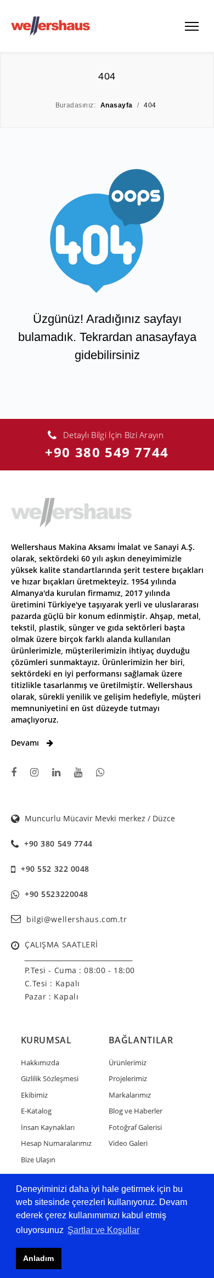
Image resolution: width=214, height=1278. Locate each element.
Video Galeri (128, 1143)
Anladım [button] (38, 1258)
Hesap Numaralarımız (56, 1143)
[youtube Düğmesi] (78, 772)
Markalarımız (130, 1095)
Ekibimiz (34, 1095)
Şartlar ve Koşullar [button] (103, 1230)
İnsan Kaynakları (48, 1127)
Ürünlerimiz (128, 1062)
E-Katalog (36, 1111)
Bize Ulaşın (38, 1160)
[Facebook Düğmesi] (13, 772)
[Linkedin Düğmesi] (56, 772)
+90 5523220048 (56, 894)
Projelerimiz (128, 1078)
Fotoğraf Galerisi (135, 1127)
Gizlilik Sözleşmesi (49, 1078)
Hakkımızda (40, 1062)
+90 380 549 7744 (107, 452)
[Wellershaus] (50, 25)
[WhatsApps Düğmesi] (100, 772)
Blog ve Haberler (135, 1111)
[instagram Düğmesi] (34, 772)
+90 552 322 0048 (55, 869)
